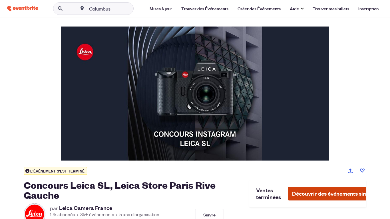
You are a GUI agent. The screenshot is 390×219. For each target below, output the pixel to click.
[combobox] (118, 8)
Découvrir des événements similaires (337, 193)
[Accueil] (22, 8)
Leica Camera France (85, 207)
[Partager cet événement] (350, 171)
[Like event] (362, 171)
